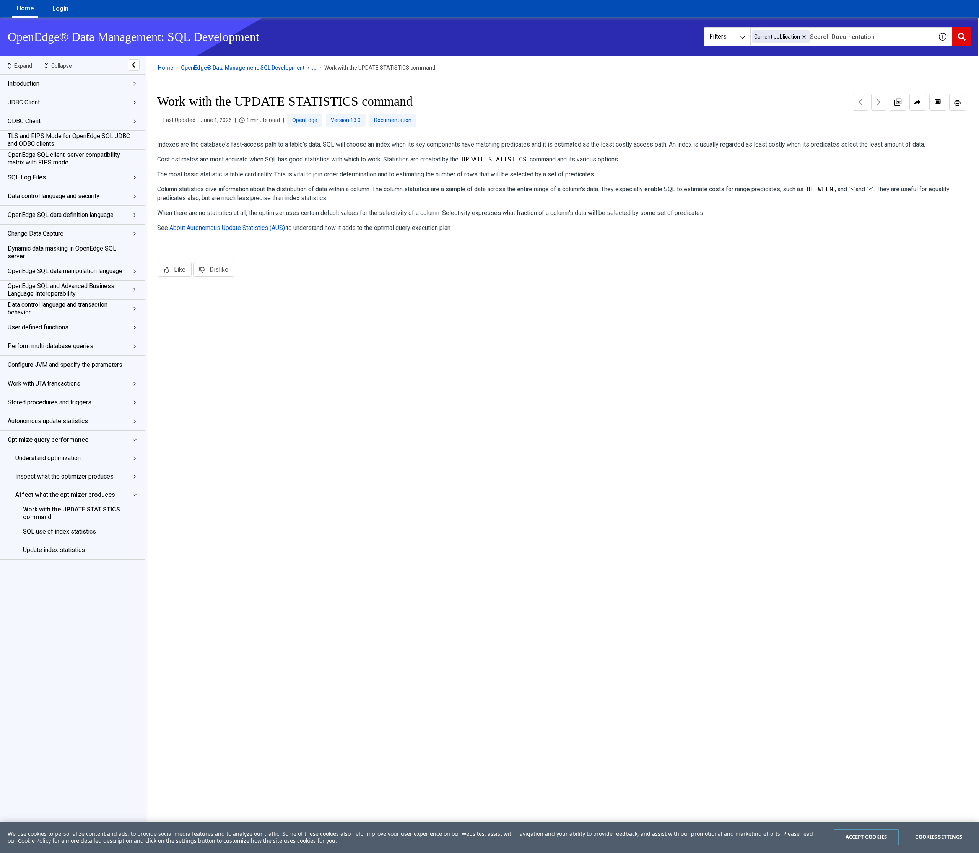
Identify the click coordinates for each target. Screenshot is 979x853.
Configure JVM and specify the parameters (65, 364)
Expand (23, 66)
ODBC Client (24, 121)
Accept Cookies (866, 836)
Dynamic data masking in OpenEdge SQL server (62, 252)
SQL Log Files (27, 177)
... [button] (314, 68)
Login (60, 8)
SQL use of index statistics (59, 531)
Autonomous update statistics (48, 421)
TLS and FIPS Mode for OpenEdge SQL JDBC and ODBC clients (69, 139)
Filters (718, 36)
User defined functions (38, 327)
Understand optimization (48, 458)
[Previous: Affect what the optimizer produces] (860, 102)
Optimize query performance (48, 439)
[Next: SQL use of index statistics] (879, 102)
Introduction (23, 83)
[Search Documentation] (961, 36)
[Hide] (134, 65)
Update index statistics (54, 549)
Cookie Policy (34, 840)
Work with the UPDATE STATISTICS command (71, 513)
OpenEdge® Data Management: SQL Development (242, 68)
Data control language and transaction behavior (57, 308)
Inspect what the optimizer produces (64, 476)
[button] (804, 37)
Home (25, 8)
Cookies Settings (938, 836)
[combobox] (841, 36)
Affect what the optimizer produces (65, 494)
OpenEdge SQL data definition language (61, 214)
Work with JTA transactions (44, 383)
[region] (489, 837)
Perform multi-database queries (50, 346)
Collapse (61, 66)
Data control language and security (53, 196)
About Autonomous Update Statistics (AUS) (227, 227)
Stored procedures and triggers (49, 402)
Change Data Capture (35, 233)
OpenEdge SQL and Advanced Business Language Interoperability (61, 289)
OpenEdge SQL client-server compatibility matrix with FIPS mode (64, 158)
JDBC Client (24, 102)
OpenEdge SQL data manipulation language (65, 271)
